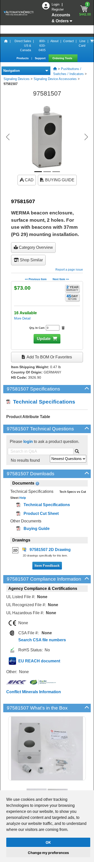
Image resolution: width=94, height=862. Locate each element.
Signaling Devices (17, 79)
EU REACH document (39, 661)
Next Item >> (61, 279)
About (54, 41)
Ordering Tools (62, 58)
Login (56, 4)
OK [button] (48, 842)
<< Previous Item (36, 279)
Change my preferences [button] (48, 852)
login (28, 441)
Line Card (82, 43)
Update (44, 339)
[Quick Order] (92, 45)
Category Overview (35, 247)
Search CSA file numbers (42, 640)
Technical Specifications (42, 402)
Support (40, 58)
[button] (7, 137)
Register (58, 9)
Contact (68, 41)
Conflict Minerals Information (33, 692)
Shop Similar (31, 260)
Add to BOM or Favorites (49, 357)
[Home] (6, 45)
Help (22, 498)
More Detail (22, 318)
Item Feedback (47, 566)
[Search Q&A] (76, 450)
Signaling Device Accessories (55, 79)
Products (23, 58)
